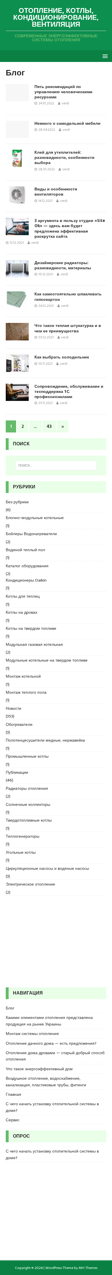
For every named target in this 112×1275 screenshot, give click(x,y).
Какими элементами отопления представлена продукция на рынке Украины (49, 1020)
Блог (10, 1008)
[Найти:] (56, 465)
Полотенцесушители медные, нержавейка (45, 740)
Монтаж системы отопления (32, 1033)
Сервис (13, 1120)
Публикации (17, 772)
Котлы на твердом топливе (31, 628)
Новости (13, 708)
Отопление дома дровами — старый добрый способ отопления (55, 1056)
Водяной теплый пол (25, 550)
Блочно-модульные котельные (35, 517)
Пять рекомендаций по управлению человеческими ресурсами (63, 91)
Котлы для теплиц (23, 596)
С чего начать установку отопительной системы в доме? (52, 1107)
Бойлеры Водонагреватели (31, 534)
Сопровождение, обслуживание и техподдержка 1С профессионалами (68, 391)
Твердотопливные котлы (29, 820)
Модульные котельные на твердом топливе (47, 660)
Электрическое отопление (30, 884)
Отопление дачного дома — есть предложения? (51, 1043)
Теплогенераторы (22, 836)
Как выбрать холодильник (61, 357)
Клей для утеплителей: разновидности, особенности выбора (64, 157)
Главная (13, 1094)
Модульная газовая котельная (34, 644)
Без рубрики (17, 502)
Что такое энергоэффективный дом (39, 1069)
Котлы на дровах (21, 612)
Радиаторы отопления (27, 788)
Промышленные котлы (27, 756)
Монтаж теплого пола (26, 692)
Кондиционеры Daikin (26, 580)
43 (49, 426)
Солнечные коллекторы (28, 804)
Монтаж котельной (23, 676)
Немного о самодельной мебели (67, 123)
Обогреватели (19, 724)
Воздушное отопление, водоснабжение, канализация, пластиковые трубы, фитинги (46, 1081)
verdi (65, 103)
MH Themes (88, 1268)
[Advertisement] (56, 941)
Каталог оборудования (27, 566)
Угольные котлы (21, 852)
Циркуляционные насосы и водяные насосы (47, 868)
